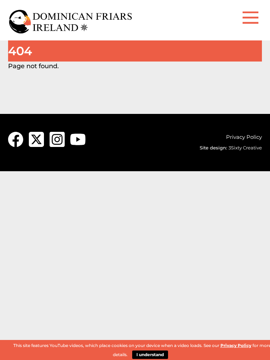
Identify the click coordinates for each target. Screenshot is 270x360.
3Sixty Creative (245, 147)
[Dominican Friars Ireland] (71, 31)
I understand (150, 354)
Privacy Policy (244, 137)
